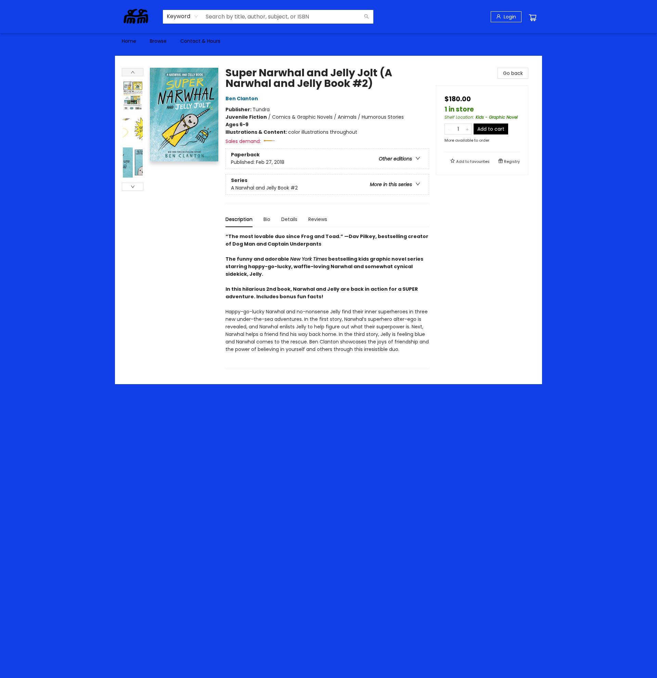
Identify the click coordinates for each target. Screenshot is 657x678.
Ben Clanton (242, 98)
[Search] (366, 17)
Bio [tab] (266, 219)
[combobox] (182, 16)
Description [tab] (239, 219)
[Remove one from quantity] (449, 129)
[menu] (328, 41)
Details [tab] (289, 219)
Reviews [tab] (317, 219)
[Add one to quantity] (467, 129)
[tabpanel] (327, 301)
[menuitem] (129, 41)
